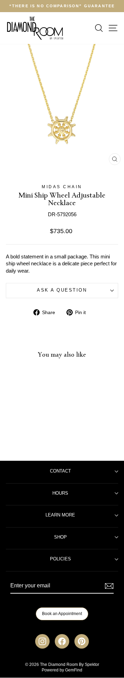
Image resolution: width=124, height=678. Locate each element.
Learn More (60, 515)
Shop (60, 537)
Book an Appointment (62, 613)
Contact (60, 471)
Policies (60, 559)
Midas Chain (62, 186)
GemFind (73, 670)
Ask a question (62, 290)
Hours (60, 493)
